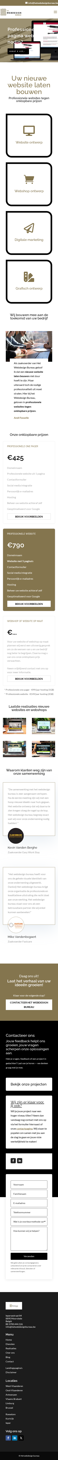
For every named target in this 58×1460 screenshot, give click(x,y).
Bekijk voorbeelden (29, 516)
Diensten (10, 1344)
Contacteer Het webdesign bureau (29, 1004)
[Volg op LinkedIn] (19, 1160)
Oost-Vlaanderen (14, 1390)
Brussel (9, 1407)
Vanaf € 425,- (17, 51)
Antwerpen (11, 1394)
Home (9, 1339)
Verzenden (29, 1256)
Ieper (8, 1423)
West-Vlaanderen (14, 1386)
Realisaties (11, 1348)
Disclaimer (11, 1372)
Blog (8, 1357)
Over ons (10, 1352)
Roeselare (10, 1414)
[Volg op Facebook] (13, 1160)
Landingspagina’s (14, 1368)
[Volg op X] (21, 1438)
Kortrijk (10, 1418)
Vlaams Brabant (14, 1399)
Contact (10, 1361)
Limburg (10, 1403)
